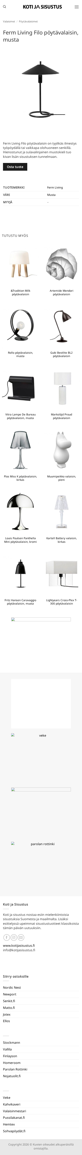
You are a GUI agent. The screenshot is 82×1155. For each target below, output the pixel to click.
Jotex (6, 1014)
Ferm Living (55, 187)
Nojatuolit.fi (12, 1076)
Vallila (7, 1049)
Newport (9, 994)
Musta (51, 195)
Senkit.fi (9, 1001)
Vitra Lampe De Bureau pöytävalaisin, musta (20, 416)
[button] (76, 7)
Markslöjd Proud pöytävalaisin (61, 416)
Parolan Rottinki (15, 1069)
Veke (6, 1097)
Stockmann (11, 1042)
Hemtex (9, 1124)
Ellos (6, 1021)
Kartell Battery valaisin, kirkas (61, 539)
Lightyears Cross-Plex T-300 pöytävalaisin (61, 601)
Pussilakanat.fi (14, 1117)
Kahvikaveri (11, 1104)
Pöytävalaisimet (28, 21)
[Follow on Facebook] (6, 937)
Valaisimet (9, 21)
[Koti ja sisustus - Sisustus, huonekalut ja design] (42, 6)
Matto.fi (9, 1008)
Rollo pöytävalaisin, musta (20, 354)
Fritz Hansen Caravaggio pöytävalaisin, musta (20, 601)
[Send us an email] (21, 937)
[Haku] (4, 6)
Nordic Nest (12, 987)
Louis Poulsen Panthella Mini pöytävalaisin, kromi (20, 539)
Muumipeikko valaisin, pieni (61, 478)
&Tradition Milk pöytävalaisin (20, 292)
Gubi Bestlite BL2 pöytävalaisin (61, 354)
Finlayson (10, 1056)
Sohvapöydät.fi (14, 1131)
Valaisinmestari (14, 1111)
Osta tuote (15, 167)
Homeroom (11, 1063)
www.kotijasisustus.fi (19, 945)
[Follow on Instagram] (14, 937)
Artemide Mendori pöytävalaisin (61, 292)
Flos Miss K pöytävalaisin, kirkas (20, 478)
